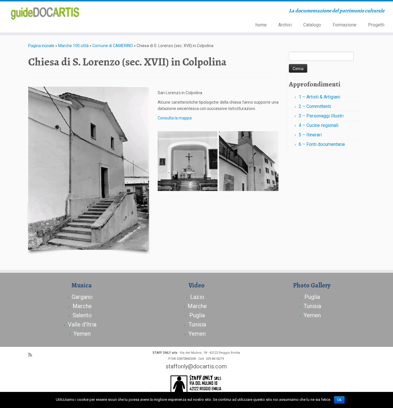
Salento (82, 315)
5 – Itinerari (310, 135)
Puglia (197, 315)
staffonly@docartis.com (196, 366)
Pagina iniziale (41, 45)
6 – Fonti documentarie (322, 144)
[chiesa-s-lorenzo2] (188, 161)
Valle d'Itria (82, 324)
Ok (339, 400)
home (261, 25)
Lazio (197, 296)
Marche (82, 306)
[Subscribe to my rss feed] (32, 354)
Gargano (82, 296)
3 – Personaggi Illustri (321, 116)
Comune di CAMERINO (112, 45)
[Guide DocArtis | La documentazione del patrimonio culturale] (45, 12)
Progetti (376, 25)
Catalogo (312, 25)
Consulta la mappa (175, 118)
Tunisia (197, 324)
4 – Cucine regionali (318, 125)
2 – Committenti (315, 106)
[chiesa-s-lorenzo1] (249, 161)
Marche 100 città (73, 45)
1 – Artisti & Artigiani (319, 97)
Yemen (82, 333)
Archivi (285, 25)
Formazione (344, 25)
